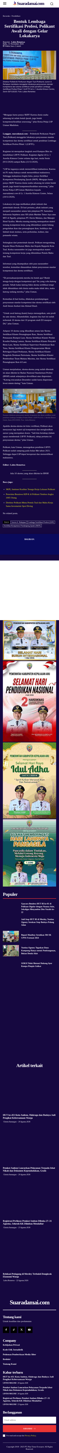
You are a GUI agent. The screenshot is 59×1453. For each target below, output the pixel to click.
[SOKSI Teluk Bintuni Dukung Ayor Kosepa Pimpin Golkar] (11, 964)
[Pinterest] (33, 98)
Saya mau (27, 1429)
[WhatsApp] (39, 98)
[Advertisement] (29, 590)
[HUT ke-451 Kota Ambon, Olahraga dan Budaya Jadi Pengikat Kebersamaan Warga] (29, 1092)
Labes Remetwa (18, 42)
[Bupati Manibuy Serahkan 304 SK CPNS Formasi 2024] (11, 936)
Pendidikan (16, 16)
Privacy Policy (30, 1435)
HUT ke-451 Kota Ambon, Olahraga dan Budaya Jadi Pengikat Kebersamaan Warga (28, 1378)
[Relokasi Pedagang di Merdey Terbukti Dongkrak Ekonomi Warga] (29, 1251)
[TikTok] (14, 1330)
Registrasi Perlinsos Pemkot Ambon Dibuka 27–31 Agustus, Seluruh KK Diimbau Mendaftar (26, 1399)
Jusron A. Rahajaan (18, 522)
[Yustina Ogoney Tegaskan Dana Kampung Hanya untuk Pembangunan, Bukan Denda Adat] (11, 950)
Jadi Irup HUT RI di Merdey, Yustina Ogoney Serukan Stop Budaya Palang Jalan (37, 922)
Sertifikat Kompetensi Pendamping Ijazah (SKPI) (22, 526)
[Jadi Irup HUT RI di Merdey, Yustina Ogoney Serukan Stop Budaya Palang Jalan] (11, 922)
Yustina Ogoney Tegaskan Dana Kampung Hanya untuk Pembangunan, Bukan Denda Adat (38, 950)
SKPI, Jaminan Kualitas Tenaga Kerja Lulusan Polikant (30, 489)
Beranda (6, 16)
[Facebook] (19, 98)
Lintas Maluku (10, 1383)
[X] (26, 98)
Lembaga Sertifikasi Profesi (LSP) (41, 522)
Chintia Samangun (10, 1122)
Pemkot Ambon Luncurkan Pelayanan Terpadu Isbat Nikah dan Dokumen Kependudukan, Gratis (29, 1169)
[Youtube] (29, 1330)
